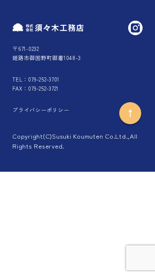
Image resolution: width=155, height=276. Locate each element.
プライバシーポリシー (40, 110)
